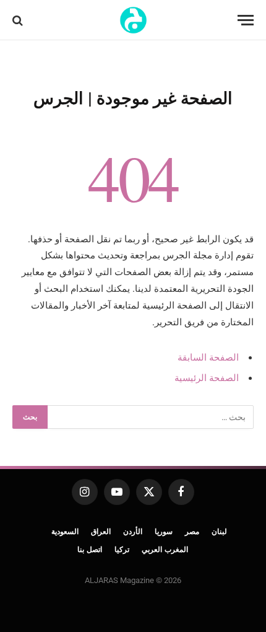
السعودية (65, 531)
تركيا (121, 549)
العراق (101, 531)
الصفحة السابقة (208, 357)
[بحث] (18, 20)
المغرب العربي (165, 549)
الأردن (132, 531)
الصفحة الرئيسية (206, 378)
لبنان (219, 531)
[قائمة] (246, 20)
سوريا (164, 531)
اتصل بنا (89, 549)
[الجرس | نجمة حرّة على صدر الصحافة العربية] (133, 20)
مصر (192, 531)
